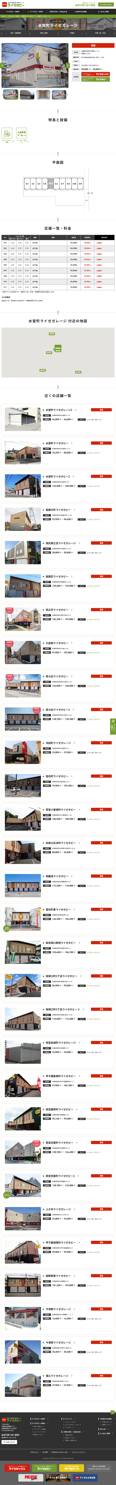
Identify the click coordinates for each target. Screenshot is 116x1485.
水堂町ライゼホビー (57, 443)
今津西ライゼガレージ (58, 1342)
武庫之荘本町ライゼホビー (61, 843)
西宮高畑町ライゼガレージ (61, 1042)
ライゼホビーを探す (13, 16)
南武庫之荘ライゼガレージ (61, 543)
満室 (93, 45)
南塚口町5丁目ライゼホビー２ (63, 1009)
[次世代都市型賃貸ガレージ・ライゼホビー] (13, 4)
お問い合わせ (34, 1452)
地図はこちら (85, 53)
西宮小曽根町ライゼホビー (61, 809)
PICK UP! (103, 1429)
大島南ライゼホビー (57, 643)
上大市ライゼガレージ (58, 1209)
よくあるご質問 (105, 1433)
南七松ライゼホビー (57, 676)
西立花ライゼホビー (57, 609)
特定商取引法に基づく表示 (60, 1452)
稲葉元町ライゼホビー (58, 509)
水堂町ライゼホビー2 (58, 476)
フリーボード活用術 (40, 1429)
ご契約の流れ (69, 1435)
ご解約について (106, 1425)
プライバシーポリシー (79, 1452)
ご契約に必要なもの (71, 1440)
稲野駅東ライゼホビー (58, 1275)
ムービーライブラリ (40, 1432)
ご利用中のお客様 (105, 1419)
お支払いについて (70, 1438)
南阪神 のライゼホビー (28, 16)
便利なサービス (38, 1435)
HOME (3, 16)
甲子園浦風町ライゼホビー (61, 1242)
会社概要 (45, 1452)
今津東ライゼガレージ (58, 1309)
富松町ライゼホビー (57, 776)
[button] (58, 351)
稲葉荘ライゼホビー (57, 576)
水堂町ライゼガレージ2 (59, 410)
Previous (3, 65)
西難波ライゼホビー (57, 876)
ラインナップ (67, 1419)
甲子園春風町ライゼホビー (61, 1076)
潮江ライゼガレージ (57, 1375)
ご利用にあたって (106, 1422)
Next (69, 65)
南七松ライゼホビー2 (58, 709)
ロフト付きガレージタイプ (73, 1425)
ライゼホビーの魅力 (38, 1423)
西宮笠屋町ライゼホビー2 (60, 1176)
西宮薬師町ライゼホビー (59, 1109)
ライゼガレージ (69, 1427)
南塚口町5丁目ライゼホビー (61, 976)
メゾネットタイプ (70, 1422)
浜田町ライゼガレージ (58, 743)
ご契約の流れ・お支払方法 (72, 1432)
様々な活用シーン (39, 1426)
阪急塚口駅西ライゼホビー (61, 942)
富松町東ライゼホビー (58, 909)
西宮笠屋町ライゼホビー (59, 1142)
